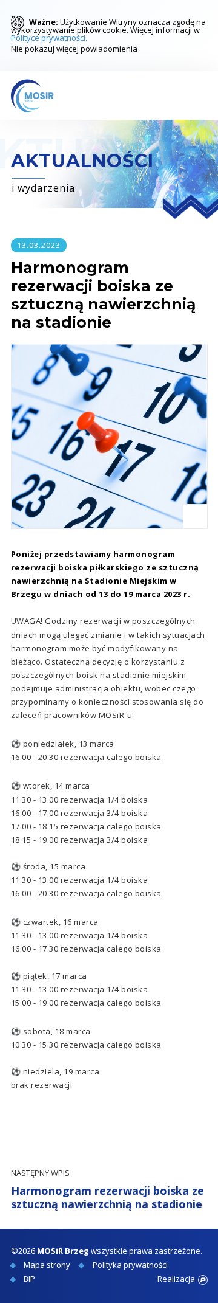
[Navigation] (195, 95)
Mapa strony (47, 1264)
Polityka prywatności (130, 1264)
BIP (29, 1278)
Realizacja (176, 1278)
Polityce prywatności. (49, 37)
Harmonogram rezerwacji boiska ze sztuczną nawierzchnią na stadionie (107, 1190)
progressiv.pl (203, 1280)
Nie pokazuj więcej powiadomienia (74, 48)
